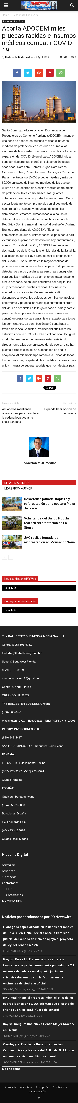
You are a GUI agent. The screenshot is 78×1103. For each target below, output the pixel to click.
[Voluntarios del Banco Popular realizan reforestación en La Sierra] (12, 523)
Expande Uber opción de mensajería (60, 411)
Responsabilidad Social (13, 21)
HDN (9, 889)
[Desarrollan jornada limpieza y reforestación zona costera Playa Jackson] (12, 504)
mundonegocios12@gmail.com (21, 678)
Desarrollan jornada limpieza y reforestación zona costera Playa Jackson (49, 503)
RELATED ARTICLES (16, 482)
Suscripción (9, 877)
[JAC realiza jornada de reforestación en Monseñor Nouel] (12, 542)
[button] (72, 5)
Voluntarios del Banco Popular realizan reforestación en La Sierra (47, 522)
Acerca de (8, 865)
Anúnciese (8, 871)
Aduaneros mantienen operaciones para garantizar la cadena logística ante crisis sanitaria (20, 415)
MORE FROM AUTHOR (18, 488)
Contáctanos (10, 883)
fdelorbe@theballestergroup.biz (22, 653)
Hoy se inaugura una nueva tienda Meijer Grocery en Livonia (38, 1027)
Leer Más (10, 588)
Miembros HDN (12, 901)
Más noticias (11, 1069)
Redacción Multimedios (19, 56)
